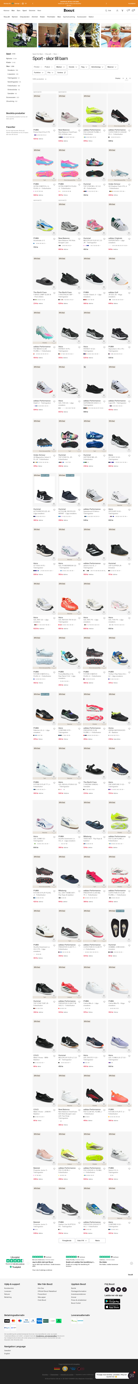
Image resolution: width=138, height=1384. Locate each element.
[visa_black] (7, 1321)
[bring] (74, 1321)
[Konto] (117, 10)
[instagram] (112, 1289)
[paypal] (7, 1328)
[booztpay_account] (46, 1321)
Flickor (37, 67)
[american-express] (39, 1321)
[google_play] (112, 1301)
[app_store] (112, 1307)
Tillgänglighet (54, 1374)
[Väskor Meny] (95, 17)
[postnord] (80, 1321)
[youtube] (118, 1289)
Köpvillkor (45, 1374)
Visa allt (130, 1274)
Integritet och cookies (66, 1374)
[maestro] (20, 1321)
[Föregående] (32, 3)
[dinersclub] (33, 1321)
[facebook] (107, 1289)
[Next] (106, 3)
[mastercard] (13, 1321)
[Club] (122, 10)
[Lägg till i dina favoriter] (54, 130)
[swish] (52, 1321)
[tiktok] (124, 1289)
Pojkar (47, 67)
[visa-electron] (26, 1321)
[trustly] (58, 1321)
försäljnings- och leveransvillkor (46, 1336)
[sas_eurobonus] (13, 1328)
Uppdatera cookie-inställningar (85, 1374)
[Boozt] (69, 11)
